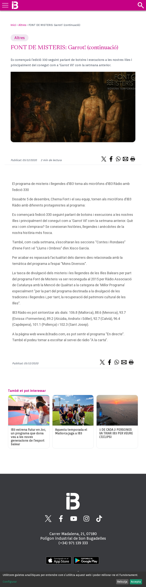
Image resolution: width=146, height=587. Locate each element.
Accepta (136, 581)
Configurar (10, 581)
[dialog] (73, 579)
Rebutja (122, 581)
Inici (13, 25)
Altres (22, 25)
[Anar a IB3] (15, 5)
